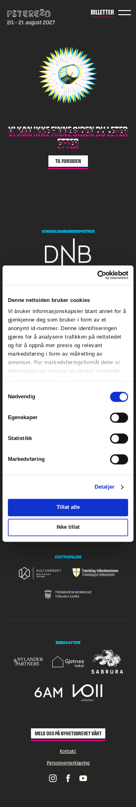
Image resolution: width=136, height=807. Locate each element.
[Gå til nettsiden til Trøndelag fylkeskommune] (95, 573)
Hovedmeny (124, 12)
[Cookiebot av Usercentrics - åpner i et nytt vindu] (100, 275)
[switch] (119, 418)
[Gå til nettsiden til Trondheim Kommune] (68, 594)
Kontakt (68, 751)
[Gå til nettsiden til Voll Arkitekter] (87, 692)
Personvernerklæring (68, 763)
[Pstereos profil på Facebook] (68, 778)
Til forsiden (68, 161)
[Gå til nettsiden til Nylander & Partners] (29, 661)
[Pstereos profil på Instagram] (53, 778)
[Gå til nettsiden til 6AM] (48, 692)
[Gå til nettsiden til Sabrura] (107, 661)
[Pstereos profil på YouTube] (83, 778)
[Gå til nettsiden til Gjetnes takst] (68, 662)
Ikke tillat (68, 527)
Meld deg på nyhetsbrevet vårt (68, 733)
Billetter (102, 12)
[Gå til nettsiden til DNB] (68, 254)
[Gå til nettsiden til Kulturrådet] (40, 573)
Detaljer (104, 487)
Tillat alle (68, 507)
